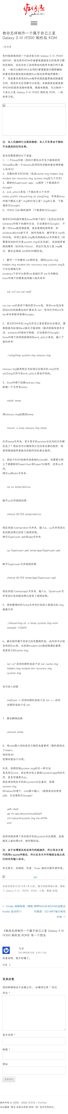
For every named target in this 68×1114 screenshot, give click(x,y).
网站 (5, 1064)
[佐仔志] (34, 10)
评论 (6, 993)
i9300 (25, 890)
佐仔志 (31, 1102)
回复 (4, 964)
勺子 (21, 948)
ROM (34, 890)
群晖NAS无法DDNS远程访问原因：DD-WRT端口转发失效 (50, 911)
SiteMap (42, 1102)
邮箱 (6, 1049)
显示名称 (8, 1034)
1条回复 (6, 46)
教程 (49, 890)
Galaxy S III (12, 890)
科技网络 (47, 886)
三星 (41, 890)
